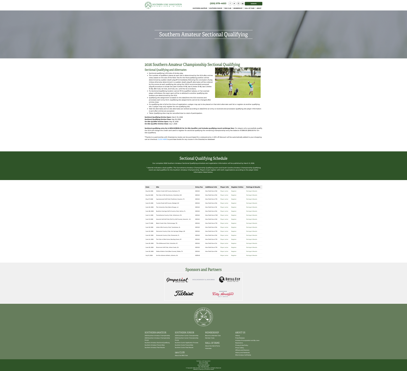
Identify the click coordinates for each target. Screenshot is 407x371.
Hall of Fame (249, 8)
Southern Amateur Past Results (155, 347)
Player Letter (224, 191)
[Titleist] (184, 293)
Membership (238, 8)
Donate (253, 3)
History (237, 335)
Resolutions (239, 343)
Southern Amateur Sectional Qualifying (157, 342)
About (259, 8)
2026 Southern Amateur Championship (157, 335)
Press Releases (240, 338)
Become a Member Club (213, 335)
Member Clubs (209, 338)
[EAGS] (223, 293)
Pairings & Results (251, 191)
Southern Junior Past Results (184, 347)
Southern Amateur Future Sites (155, 345)
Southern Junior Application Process (186, 342)
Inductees (208, 348)
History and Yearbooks (242, 352)
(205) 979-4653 (218, 3)
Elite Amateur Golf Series (243, 355)
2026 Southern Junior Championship (186, 335)
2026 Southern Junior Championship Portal (186, 339)
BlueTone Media (209, 369)
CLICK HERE (162, 139)
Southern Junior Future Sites (184, 345)
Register (233, 191)
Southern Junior (215, 8)
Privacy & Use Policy (241, 345)
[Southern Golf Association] (163, 5)
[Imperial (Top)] (177, 279)
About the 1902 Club (181, 355)
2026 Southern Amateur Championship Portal (157, 339)
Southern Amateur (200, 8)
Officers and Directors (242, 350)
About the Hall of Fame (212, 346)
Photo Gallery (239, 347)
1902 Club (227, 8)
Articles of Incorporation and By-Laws (247, 340)
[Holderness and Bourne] (203, 279)
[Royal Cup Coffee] (229, 279)
